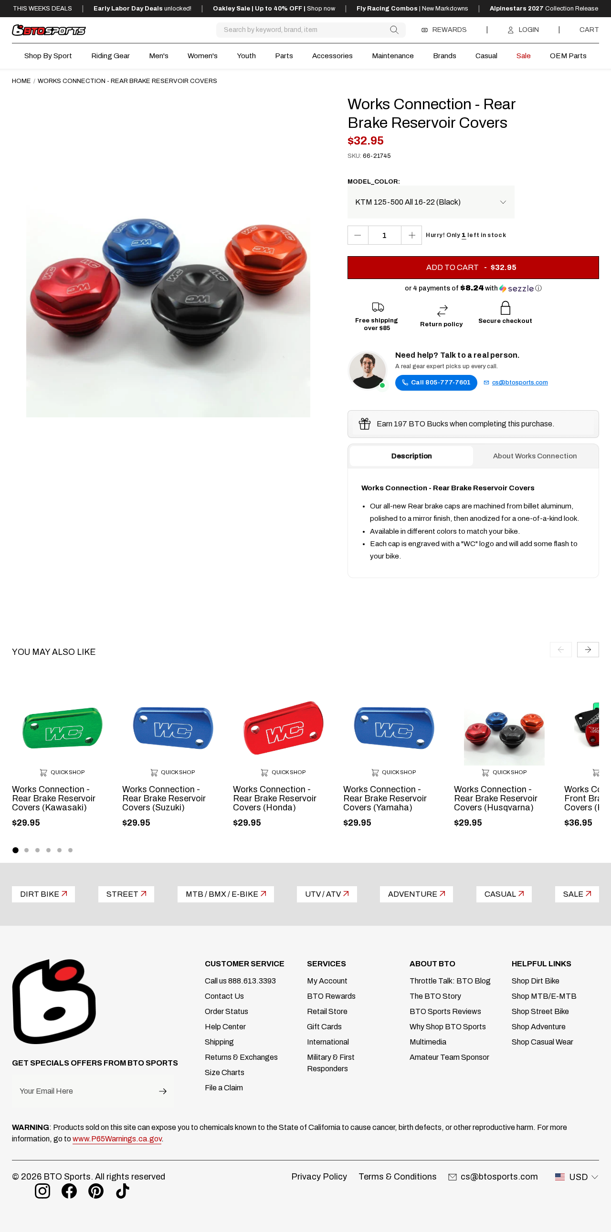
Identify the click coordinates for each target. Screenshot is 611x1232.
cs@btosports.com (520, 382)
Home (21, 80)
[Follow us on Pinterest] (96, 1191)
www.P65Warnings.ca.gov (117, 1139)
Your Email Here (46, 1091)
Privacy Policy (319, 1176)
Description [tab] (411, 456)
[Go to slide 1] (15, 850)
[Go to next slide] (588, 649)
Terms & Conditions (397, 1176)
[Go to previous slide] (561, 649)
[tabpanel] (473, 523)
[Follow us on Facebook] (69, 1191)
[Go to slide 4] (48, 850)
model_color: (374, 181)
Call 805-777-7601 (441, 382)
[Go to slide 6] (70, 850)
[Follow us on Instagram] (42, 1191)
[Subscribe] (162, 1091)
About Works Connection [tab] (535, 456)
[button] (473, 288)
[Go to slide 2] (26, 850)
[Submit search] (394, 30)
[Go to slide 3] (37, 850)
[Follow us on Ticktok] (122, 1191)
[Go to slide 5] (59, 850)
